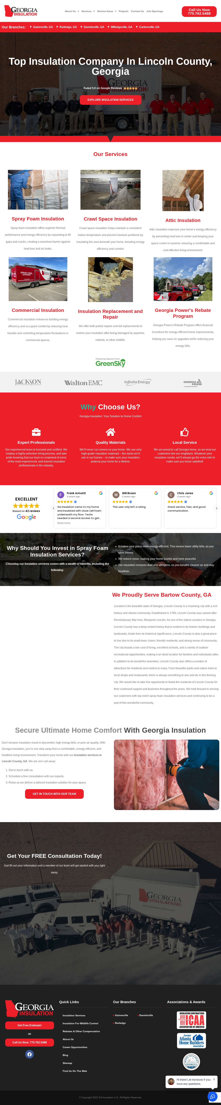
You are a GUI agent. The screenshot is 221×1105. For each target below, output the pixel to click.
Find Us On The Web (75, 1071)
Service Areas (105, 11)
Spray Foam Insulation (38, 218)
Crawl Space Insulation (110, 219)
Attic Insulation (182, 220)
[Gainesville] (125, 1015)
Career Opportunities (75, 1047)
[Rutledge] (125, 1023)
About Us (70, 11)
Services (86, 11)
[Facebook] (29, 1054)
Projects (123, 11)
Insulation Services (74, 1015)
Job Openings (154, 11)
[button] (216, 508)
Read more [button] (174, 523)
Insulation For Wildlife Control (80, 1023)
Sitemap (67, 1063)
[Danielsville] (149, 1015)
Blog (65, 1055)
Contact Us (137, 11)
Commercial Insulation (38, 310)
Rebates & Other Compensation (81, 1031)
